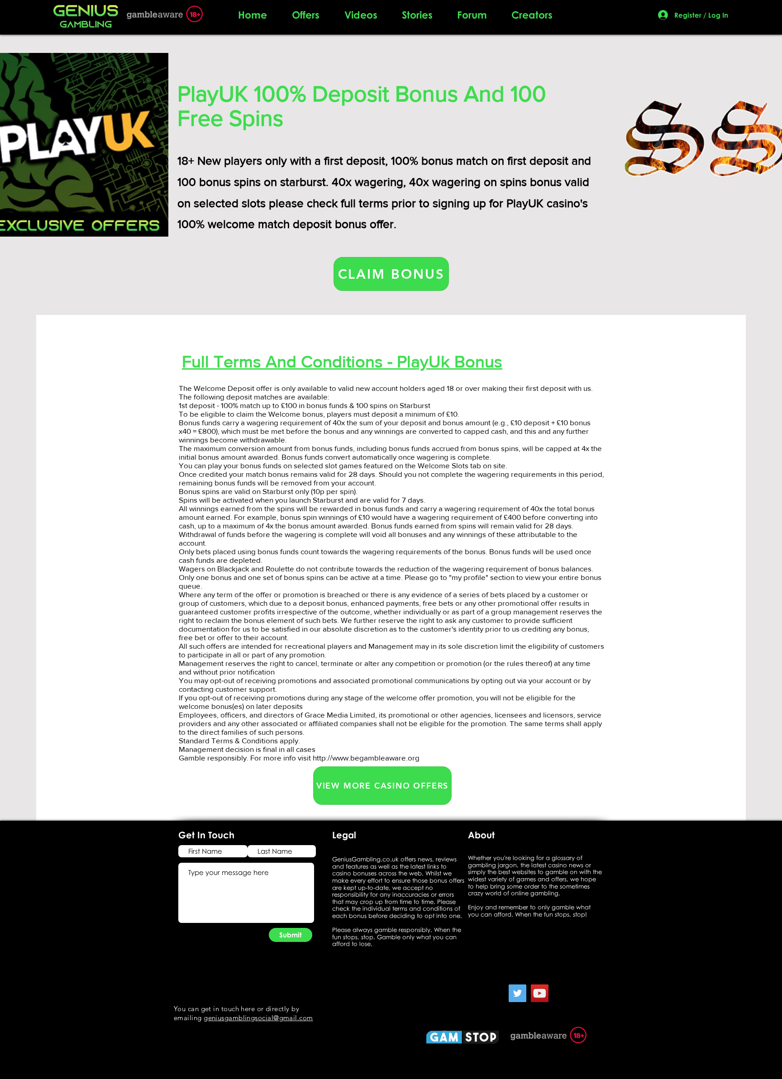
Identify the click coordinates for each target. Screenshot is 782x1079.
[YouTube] (539, 993)
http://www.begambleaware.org (366, 757)
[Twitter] (517, 993)
